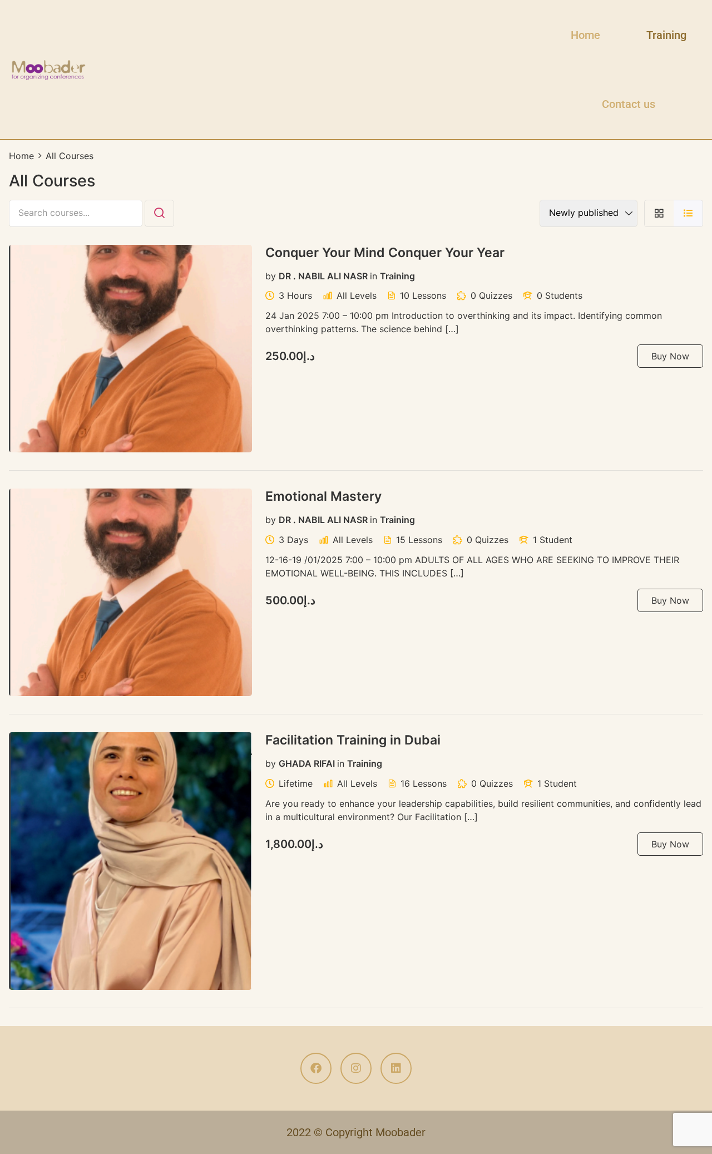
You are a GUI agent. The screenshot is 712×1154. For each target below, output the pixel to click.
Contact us (628, 104)
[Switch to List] (688, 213)
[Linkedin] (396, 1068)
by (270, 275)
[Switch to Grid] (659, 213)
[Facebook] (316, 1068)
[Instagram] (356, 1068)
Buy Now (670, 356)
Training (666, 35)
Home (585, 35)
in (373, 275)
